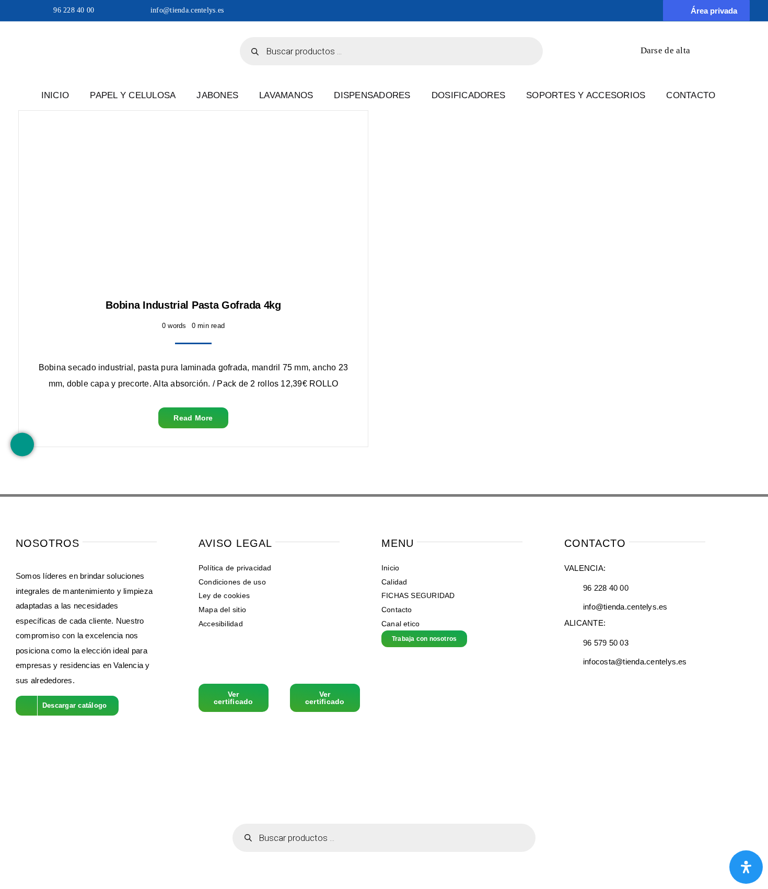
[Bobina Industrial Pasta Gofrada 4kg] (99, 136)
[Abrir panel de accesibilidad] (746, 867)
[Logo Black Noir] (106, 29)
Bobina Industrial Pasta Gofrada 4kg (193, 305)
